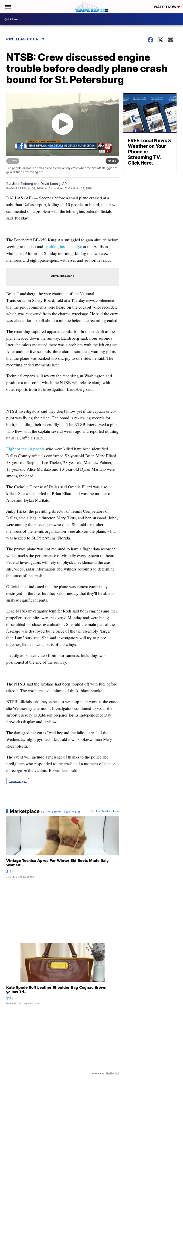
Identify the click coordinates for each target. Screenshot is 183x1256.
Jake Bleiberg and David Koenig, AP (39, 184)
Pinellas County (25, 39)
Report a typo (18, 781)
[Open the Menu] (7, 6)
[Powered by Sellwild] (112, 1073)
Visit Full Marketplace (104, 811)
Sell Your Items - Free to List (60, 811)
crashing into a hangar (63, 246)
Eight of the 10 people (25, 449)
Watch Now (165, 7)
